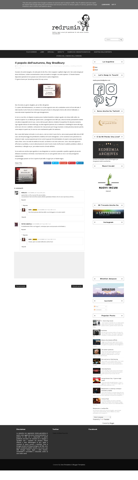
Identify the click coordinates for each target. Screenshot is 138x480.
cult (27, 66)
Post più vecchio (77, 286)
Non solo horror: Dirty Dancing (109, 359)
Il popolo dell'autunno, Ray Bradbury (25, 178)
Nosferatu (104, 330)
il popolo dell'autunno (35, 66)
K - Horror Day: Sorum (107, 321)
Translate (106, 419)
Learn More (106, 4)
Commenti (98, 310)
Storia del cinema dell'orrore (69, 56)
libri (43, 66)
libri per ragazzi (49, 66)
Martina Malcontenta (103, 52)
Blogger (112, 423)
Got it (114, 4)
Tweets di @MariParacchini (60, 433)
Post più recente (20, 286)
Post (96, 306)
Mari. (30, 209)
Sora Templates (66, 465)
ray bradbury (65, 66)
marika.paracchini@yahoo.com (101, 80)
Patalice (24, 192)
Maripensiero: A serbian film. (100, 408)
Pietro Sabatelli (26, 224)
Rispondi (23, 199)
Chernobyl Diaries (106, 369)
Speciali (51, 52)
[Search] (121, 39)
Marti (96, 70)
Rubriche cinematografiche (78, 52)
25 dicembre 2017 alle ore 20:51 (36, 192)
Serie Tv (61, 52)
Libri (42, 52)
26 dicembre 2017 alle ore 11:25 (42, 224)
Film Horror (31, 52)
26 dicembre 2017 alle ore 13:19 (47, 209)
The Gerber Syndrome (107, 349)
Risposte (25, 205)
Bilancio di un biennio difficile (109, 340)
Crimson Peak (105, 399)
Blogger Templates (78, 465)
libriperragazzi (58, 66)
